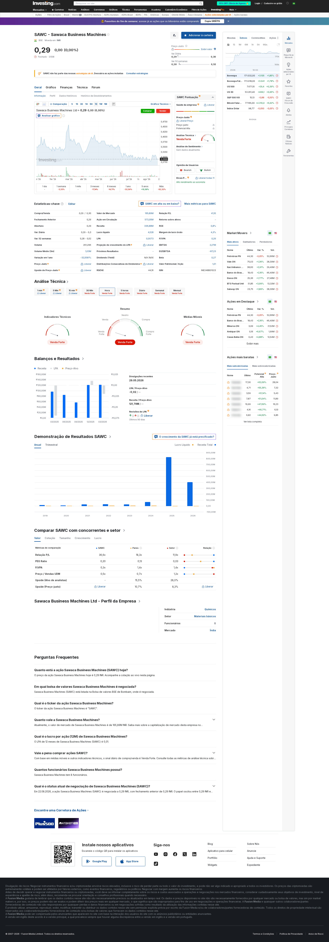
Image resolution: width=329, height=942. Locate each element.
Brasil (66, 15)
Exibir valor (206, 49)
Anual (37, 444)
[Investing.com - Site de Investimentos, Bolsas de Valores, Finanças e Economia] (46, 3)
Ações (38, 15)
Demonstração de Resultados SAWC (70, 436)
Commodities (258, 38)
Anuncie (251, 850)
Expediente (253, 864)
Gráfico (51, 87)
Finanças (66, 87)
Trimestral (51, 444)
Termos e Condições (263, 934)
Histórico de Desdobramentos (96, 96)
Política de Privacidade (291, 934)
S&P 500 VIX (233, 97)
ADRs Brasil (127, 15)
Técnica (82, 87)
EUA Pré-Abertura (92, 15)
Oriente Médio (178, 15)
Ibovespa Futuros (236, 81)
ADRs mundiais (111, 15)
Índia (213, 630)
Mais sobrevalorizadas (264, 366)
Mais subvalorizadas (237, 366)
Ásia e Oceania (195, 15)
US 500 (230, 86)
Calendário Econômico (176, 10)
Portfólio (212, 857)
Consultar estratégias (137, 73)
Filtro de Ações (199, 10)
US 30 (230, 92)
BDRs (138, 15)
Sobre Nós (253, 843)
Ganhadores (249, 242)
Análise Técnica (49, 281)
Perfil (52, 96)
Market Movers (237, 233)
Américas (154, 15)
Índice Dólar (233, 108)
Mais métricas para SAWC (200, 203)
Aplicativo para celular (220, 850)
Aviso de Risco (315, 934)
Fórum (96, 87)
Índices (243, 38)
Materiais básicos (205, 616)
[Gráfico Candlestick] (38, 104)
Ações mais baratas (240, 357)
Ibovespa (232, 75)
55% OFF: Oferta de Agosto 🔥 (234, 3)
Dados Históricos (68, 96)
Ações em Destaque (240, 301)
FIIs (145, 15)
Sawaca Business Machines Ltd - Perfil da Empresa (85, 601)
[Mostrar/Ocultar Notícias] (113, 104)
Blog (210, 843)
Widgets (212, 864)
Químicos (210, 609)
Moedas (231, 38)
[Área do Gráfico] (44, 104)
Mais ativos (233, 242)
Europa (165, 15)
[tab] (41, 292)
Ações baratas (240, 15)
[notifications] (288, 3)
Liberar (102, 586)
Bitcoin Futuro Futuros (238, 103)
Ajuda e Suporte (256, 857)
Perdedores (266, 242)
